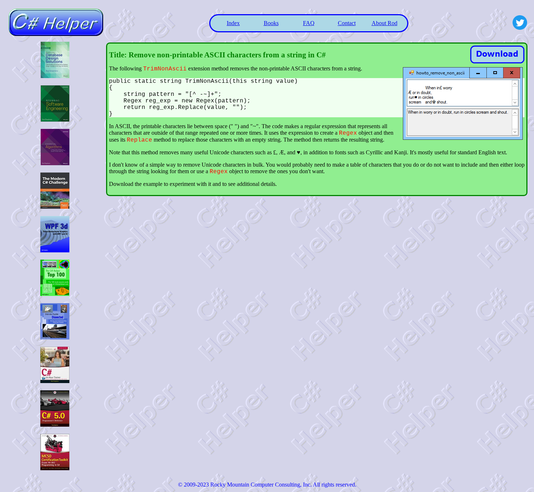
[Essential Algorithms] (55, 163)
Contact (347, 23)
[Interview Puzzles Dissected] (54, 337)
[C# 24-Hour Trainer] (54, 381)
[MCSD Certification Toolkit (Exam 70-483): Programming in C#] (54, 468)
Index (233, 23)
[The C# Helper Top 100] (54, 294)
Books (271, 23)
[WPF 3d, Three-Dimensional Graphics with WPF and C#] (54, 250)
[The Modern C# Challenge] (54, 207)
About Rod (384, 23)
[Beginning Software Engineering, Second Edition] (55, 120)
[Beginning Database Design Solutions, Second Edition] (55, 76)
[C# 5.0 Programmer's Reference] (54, 425)
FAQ (309, 23)
